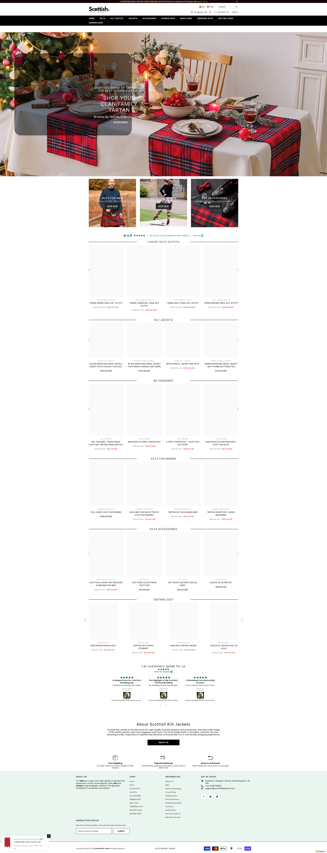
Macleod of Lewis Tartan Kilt (144, 442)
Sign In (235, 12)
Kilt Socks (144, 580)
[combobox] (226, 7)
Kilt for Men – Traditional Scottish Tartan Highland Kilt (106, 443)
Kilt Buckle (221, 580)
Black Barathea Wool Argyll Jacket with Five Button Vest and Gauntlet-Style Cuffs (105, 365)
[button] (2, 104)
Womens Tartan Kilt (106, 509)
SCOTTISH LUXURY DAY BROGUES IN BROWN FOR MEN (106, 584)
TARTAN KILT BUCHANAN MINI (182, 512)
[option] (163, 104)
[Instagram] (210, 796)
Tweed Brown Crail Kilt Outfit (221, 303)
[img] (163, 669)
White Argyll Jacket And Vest (182, 364)
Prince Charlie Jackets (144, 361)
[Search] (228, 7)
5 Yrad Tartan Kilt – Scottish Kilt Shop (182, 443)
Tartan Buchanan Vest (103, 645)
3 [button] (167, 172)
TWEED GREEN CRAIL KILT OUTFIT (106, 303)
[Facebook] (203, 796)
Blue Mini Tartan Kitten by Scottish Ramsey (144, 513)
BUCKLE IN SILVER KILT (221, 582)
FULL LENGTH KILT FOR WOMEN (106, 512)
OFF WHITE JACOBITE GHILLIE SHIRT (182, 584)
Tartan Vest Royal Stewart (143, 647)
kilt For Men (106, 439)
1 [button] (160, 172)
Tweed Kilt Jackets (106, 361)
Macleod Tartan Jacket (183, 645)
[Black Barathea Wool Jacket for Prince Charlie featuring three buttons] (200, 695)
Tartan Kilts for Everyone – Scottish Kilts (221, 443)
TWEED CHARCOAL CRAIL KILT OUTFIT (144, 304)
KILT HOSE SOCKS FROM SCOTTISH (144, 584)
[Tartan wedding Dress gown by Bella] (127, 695)
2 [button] (163, 172)
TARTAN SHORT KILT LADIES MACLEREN (221, 513)
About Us (163, 742)
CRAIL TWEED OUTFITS (106, 300)
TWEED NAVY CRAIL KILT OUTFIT (183, 303)
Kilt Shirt (182, 580)
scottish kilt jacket (106, 580)
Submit (121, 831)
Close (237, 1)
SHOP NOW (120, 117)
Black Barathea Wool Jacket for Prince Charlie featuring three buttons (144, 365)
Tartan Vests (103, 643)
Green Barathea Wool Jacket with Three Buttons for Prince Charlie (221, 365)
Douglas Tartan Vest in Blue (224, 647)
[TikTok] (217, 796)
